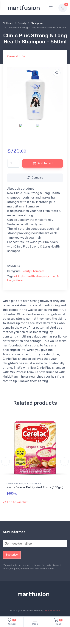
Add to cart (45, 163)
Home (9, 23)
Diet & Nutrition (32, 483)
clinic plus (20, 276)
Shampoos (37, 23)
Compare (37, 177)
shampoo (41, 276)
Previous (5, 462)
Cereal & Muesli (15, 483)
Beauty (22, 23)
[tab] (16, 56)
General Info (16, 56)
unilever (18, 280)
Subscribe (12, 554)
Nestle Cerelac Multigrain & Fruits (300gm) (35, 487)
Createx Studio (52, 610)
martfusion (24, 7)
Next (64, 462)
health (31, 276)
